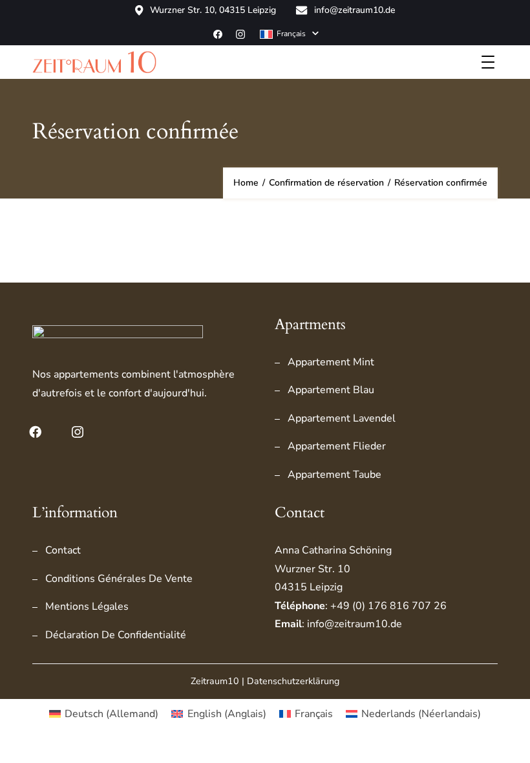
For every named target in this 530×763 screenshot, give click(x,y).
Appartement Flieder (337, 446)
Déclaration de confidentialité (115, 635)
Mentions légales (87, 606)
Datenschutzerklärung (293, 681)
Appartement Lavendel (342, 418)
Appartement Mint (331, 362)
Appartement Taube (334, 474)
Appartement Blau (331, 390)
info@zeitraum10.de (354, 10)
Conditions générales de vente (119, 579)
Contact (63, 550)
